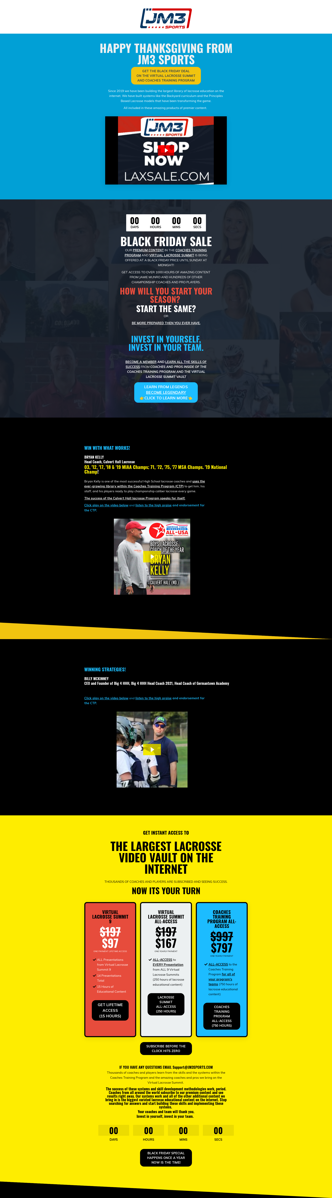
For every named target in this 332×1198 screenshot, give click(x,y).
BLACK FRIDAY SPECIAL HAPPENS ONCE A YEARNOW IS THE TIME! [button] (166, 1157)
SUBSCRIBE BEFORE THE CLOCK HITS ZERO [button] (166, 1048)
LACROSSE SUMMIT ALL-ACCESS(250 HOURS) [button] (166, 1004)
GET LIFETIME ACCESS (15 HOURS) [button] (110, 1010)
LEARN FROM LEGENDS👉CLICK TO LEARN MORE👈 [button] (166, 392)
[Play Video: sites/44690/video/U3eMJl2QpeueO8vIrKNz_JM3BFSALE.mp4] (166, 150)
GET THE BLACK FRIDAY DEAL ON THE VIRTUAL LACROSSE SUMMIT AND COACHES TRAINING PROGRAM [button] (166, 75)
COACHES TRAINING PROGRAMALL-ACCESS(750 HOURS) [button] (222, 1016)
